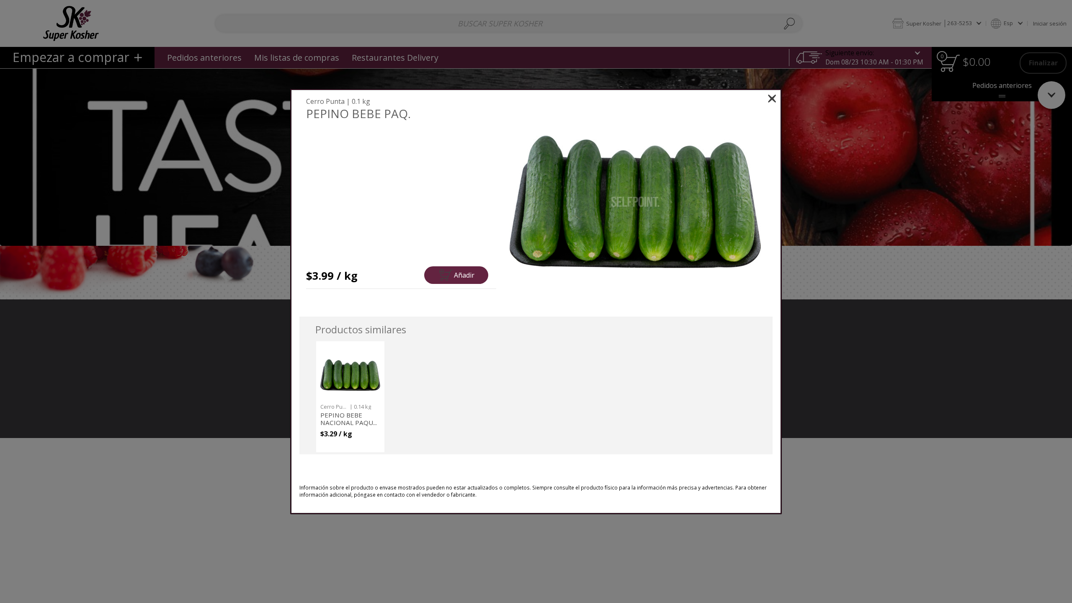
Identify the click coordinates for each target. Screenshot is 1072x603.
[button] (635, 202)
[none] (350, 396)
